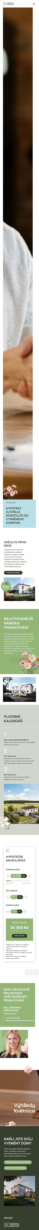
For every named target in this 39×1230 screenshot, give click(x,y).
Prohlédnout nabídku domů (18, 1162)
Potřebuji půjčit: (13, 870)
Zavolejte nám (13, 572)
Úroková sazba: (12, 905)
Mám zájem (19, 936)
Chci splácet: (12, 891)
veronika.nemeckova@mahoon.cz (20, 1021)
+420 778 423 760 (13, 1018)
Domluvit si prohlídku (15, 1168)
